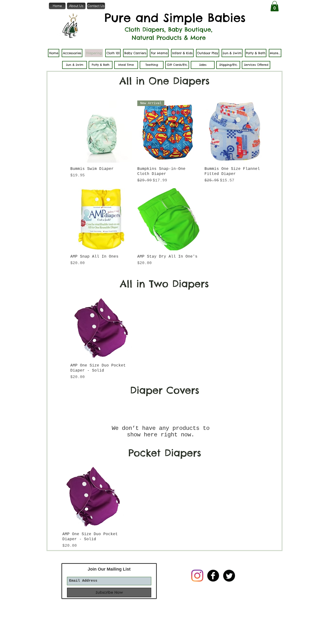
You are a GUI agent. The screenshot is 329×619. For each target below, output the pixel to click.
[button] (274, 6)
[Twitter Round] (229, 576)
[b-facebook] (213, 576)
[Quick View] (101, 131)
